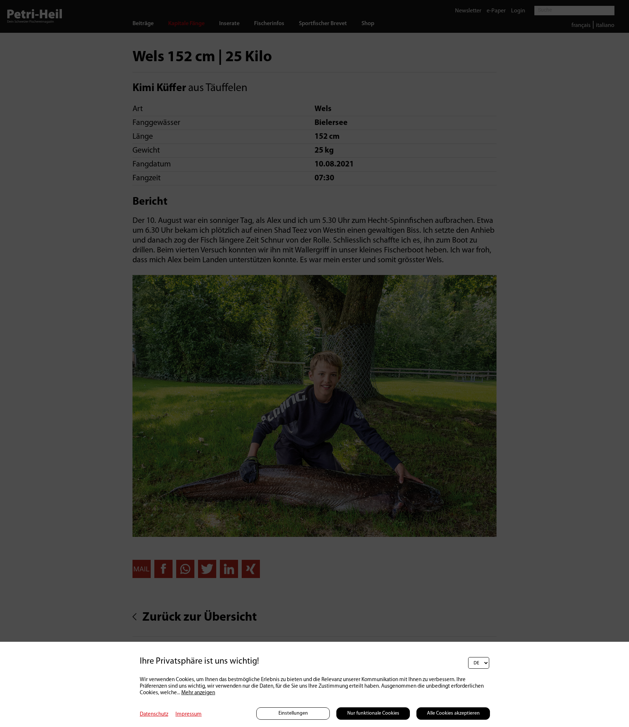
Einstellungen (293, 713)
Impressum (188, 714)
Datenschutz (154, 714)
